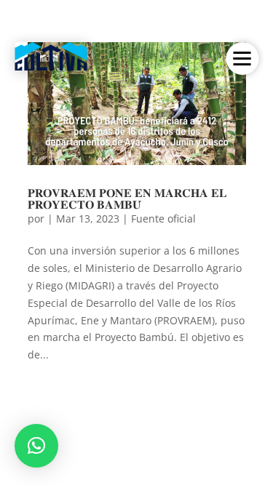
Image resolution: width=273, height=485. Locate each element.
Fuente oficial (163, 218)
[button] (36, 446)
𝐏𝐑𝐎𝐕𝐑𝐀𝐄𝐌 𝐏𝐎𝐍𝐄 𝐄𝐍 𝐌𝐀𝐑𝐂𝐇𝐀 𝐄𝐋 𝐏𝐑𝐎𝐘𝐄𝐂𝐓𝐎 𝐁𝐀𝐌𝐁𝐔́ (127, 198)
